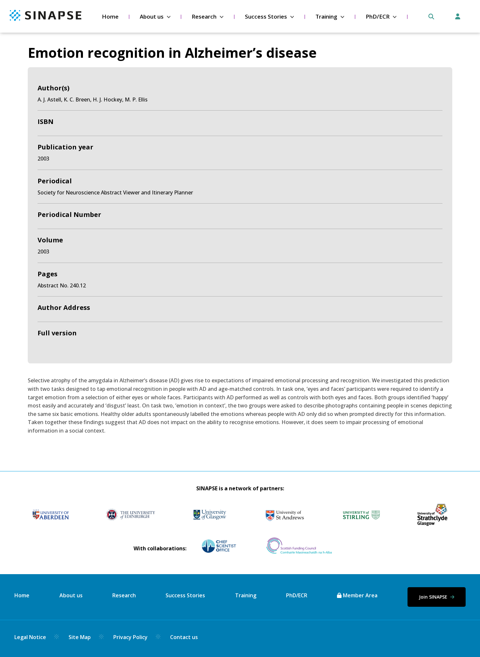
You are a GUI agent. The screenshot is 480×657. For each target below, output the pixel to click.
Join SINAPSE (434, 597)
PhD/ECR (378, 16)
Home (110, 16)
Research (204, 16)
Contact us (184, 637)
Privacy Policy (130, 637)
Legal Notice (30, 637)
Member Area (359, 595)
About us (152, 16)
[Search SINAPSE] (431, 17)
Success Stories (266, 16)
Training (326, 16)
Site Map (80, 637)
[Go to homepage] (45, 19)
